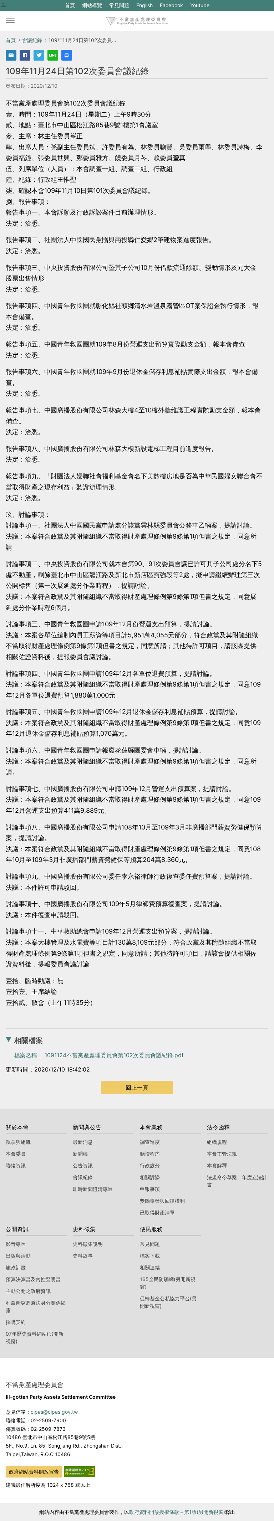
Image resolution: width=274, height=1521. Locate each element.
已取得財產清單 (157, 1212)
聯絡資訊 (16, 1165)
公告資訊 (83, 1165)
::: (3, 3)
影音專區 (16, 1244)
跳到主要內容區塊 (24, 3)
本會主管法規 (222, 1154)
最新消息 (83, 1142)
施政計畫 (16, 1267)
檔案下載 (150, 1256)
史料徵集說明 (88, 1244)
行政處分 (150, 1165)
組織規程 (217, 1142)
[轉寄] (11, 55)
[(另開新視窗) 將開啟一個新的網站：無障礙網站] (79, 1471)
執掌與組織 (18, 1142)
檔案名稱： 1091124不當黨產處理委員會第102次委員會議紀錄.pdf (99, 1055)
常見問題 (119, 5)
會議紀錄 (32, 40)
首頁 (70, 5)
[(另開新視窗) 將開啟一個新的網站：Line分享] (52, 55)
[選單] (10, 20)
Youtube (199, 6)
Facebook (171, 6)
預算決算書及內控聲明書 (33, 1279)
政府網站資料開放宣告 (34, 1472)
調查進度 (150, 1142)
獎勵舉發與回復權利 (162, 1201)
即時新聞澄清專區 (93, 1189)
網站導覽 (92, 5)
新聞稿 (80, 1154)
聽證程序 (150, 1154)
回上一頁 (137, 1087)
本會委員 (16, 1154)
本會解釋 (217, 1165)
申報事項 (150, 1189)
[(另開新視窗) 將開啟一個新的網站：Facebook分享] (25, 55)
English (144, 5)
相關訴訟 (150, 1177)
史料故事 (83, 1256)
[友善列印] (66, 55)
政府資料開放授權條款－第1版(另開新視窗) (177, 1512)
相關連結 (150, 1267)
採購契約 (16, 1322)
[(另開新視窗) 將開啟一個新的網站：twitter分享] (39, 55)
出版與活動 (18, 1256)
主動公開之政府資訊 (28, 1291)
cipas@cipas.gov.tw (54, 1412)
